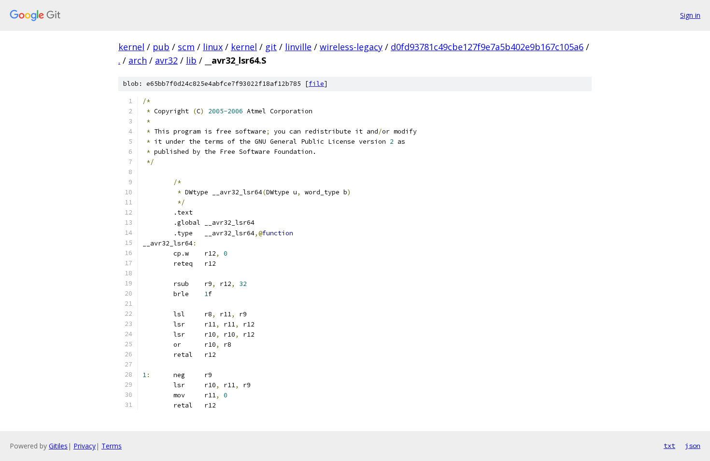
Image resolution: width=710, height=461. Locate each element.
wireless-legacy (351, 47)
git (271, 47)
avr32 (166, 60)
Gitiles (58, 445)
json (692, 445)
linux (213, 47)
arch (137, 60)
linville (298, 47)
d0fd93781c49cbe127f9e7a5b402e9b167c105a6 (487, 47)
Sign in (690, 15)
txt (669, 445)
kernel (131, 47)
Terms (111, 445)
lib (191, 60)
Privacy (84, 445)
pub (161, 47)
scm (186, 47)
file (316, 84)
